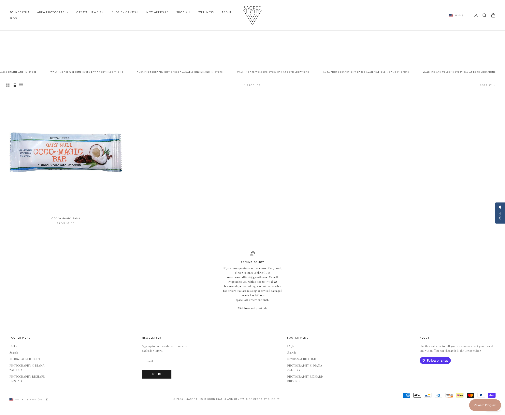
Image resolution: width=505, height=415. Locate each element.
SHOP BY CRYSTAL (125, 12)
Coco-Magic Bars (45, 36)
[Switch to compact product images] (21, 85)
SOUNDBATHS (19, 12)
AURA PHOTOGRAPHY (53, 12)
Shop (25, 36)
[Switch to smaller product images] (14, 85)
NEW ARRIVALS (157, 12)
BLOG (13, 18)
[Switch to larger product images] (7, 85)
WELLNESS (206, 12)
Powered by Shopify (264, 399)
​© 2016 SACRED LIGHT (24, 359)
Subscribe (157, 374)
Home (13, 36)
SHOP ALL (183, 12)
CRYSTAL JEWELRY (90, 12)
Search (13, 352)
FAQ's (13, 346)
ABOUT (227, 12)
